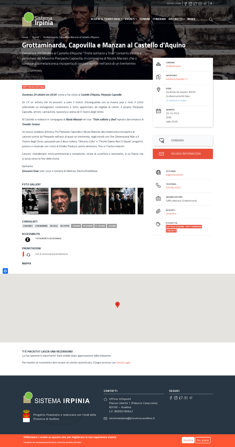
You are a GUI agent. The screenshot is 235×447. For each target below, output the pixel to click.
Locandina (171, 213)
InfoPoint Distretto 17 (177, 79)
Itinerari (159, 19)
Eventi (130, 19)
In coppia (64, 226)
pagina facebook (174, 174)
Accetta (188, 440)
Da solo (54, 226)
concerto (171, 230)
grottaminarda (193, 226)
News (191, 19)
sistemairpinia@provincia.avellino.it (132, 418)
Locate (5, 271)
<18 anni (76, 226)
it (211, 3)
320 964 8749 (173, 187)
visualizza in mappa (177, 100)
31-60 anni (100, 226)
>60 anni (112, 226)
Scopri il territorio (105, 19)
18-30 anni (88, 226)
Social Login (174, 3)
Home (25, 37)
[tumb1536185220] (64, 201)
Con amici (28, 226)
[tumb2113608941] (35, 201)
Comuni (145, 19)
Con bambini (41, 226)
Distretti (176, 19)
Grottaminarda (173, 66)
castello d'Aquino (175, 226)
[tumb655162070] (122, 201)
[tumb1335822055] (93, 201)
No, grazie (203, 440)
